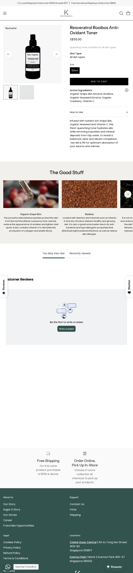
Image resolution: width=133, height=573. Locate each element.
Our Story (9, 504)
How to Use (76, 112)
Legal (6, 535)
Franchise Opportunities (18, 525)
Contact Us (77, 504)
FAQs (73, 509)
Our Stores (10, 515)
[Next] (56, 54)
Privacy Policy (12, 547)
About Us (8, 497)
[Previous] (8, 54)
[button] (121, 13)
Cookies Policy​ (12, 542)
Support (74, 497)
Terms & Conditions (15, 558)
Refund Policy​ (11, 553)
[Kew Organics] (66, 13)
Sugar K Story (11, 509)
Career (7, 520)
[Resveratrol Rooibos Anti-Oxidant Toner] (10, 92)
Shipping (75, 515)
